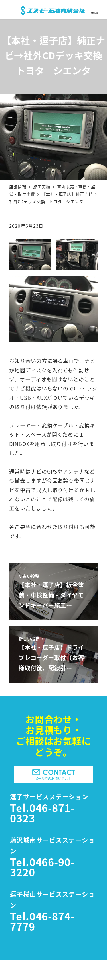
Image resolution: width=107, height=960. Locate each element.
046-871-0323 (42, 812)
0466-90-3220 (42, 866)
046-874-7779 (42, 921)
